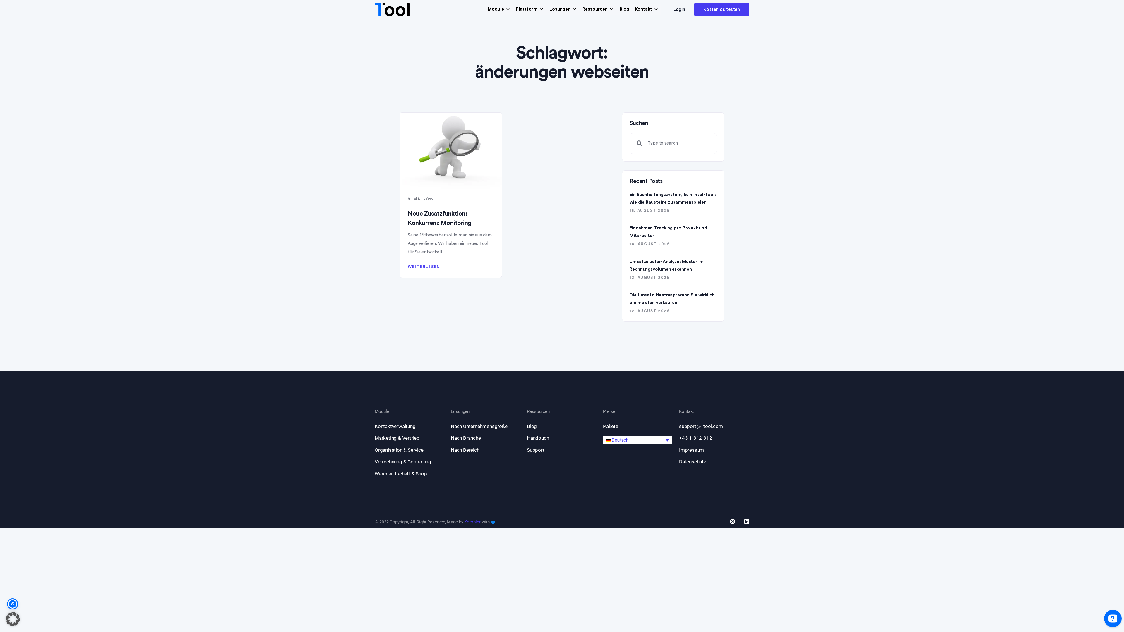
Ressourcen (595, 9)
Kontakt (643, 9)
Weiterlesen (424, 267)
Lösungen (559, 9)
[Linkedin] (746, 521)
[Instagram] (732, 521)
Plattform (526, 9)
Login (679, 9)
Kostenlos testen (721, 9)
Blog (624, 9)
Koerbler (472, 522)
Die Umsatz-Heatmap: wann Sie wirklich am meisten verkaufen (672, 299)
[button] (637, 440)
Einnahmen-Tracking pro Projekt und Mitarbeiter (668, 232)
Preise (609, 411)
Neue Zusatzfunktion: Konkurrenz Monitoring (440, 218)
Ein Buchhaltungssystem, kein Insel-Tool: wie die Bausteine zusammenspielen (673, 199)
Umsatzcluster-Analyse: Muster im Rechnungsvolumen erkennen (667, 266)
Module (496, 9)
